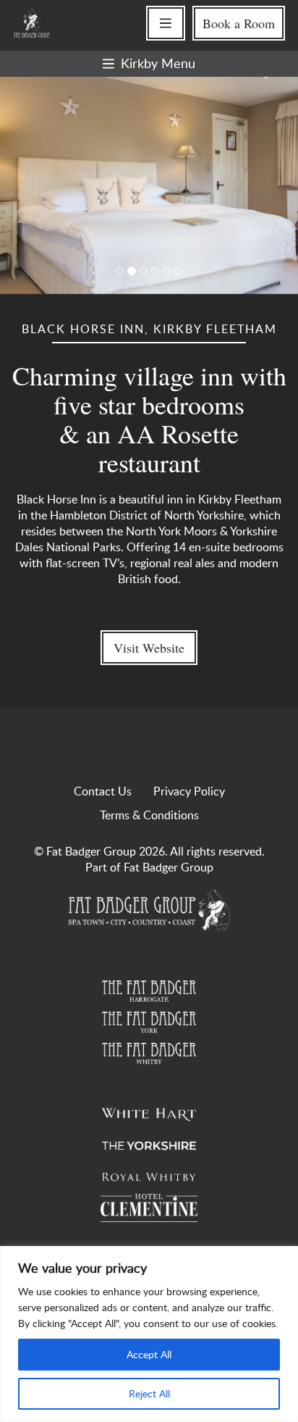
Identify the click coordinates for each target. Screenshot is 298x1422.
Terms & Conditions (149, 815)
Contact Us (103, 791)
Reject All (149, 1393)
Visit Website (149, 647)
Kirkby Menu (158, 63)
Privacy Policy (189, 791)
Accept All (149, 1354)
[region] (149, 1334)
